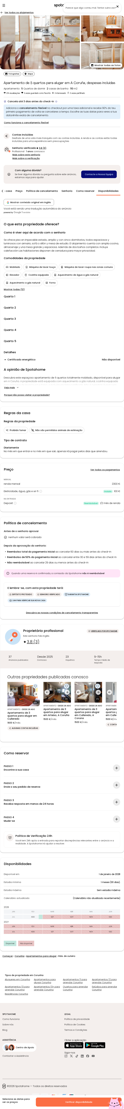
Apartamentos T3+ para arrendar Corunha (47, 988)
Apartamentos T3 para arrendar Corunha (17, 988)
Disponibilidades (108, 191)
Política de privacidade (77, 1019)
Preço (19, 191)
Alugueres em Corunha (17, 979)
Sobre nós (7, 1024)
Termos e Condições (75, 1029)
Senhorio (67, 191)
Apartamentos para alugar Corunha (45, 981)
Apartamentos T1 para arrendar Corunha (75, 981)
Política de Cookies (74, 1024)
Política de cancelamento (42, 191)
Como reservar (85, 191)
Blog (4, 1029)
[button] (105, 65)
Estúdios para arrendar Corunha (104, 988)
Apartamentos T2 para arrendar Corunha (104, 981)
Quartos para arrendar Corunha (75, 988)
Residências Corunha (16, 993)
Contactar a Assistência (15, 1055)
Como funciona (11, 1019)
